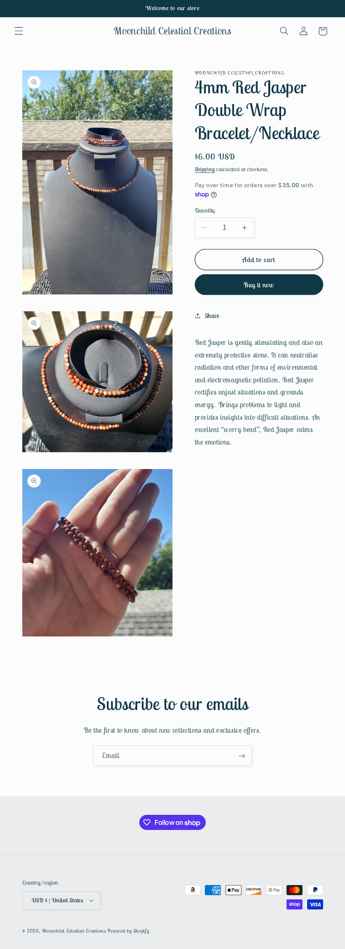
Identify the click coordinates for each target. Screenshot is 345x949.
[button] (18, 31)
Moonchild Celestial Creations (74, 931)
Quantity (205, 210)
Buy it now (259, 285)
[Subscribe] (242, 755)
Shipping (205, 169)
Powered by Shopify (128, 931)
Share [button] (212, 316)
